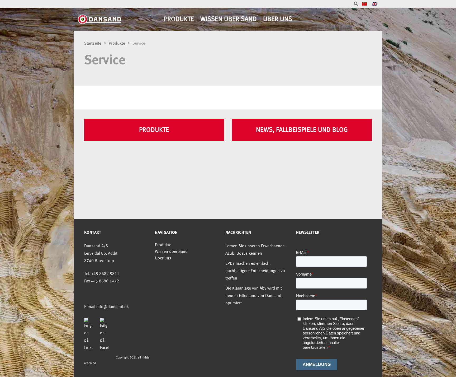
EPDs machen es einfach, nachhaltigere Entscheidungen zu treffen (255, 271)
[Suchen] (356, 4)
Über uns (277, 19)
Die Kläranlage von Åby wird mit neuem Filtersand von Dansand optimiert (253, 295)
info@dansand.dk (112, 307)
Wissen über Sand (228, 19)
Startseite (92, 43)
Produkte (179, 19)
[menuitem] (364, 4)
